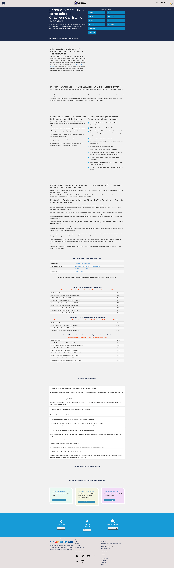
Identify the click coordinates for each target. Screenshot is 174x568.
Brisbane (103, 554)
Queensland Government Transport (112, 491)
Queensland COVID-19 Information (86, 491)
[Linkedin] (78, 560)
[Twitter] (84, 554)
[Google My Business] (84, 560)
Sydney (102, 564)
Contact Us (103, 541)
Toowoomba (103, 560)
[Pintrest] (89, 554)
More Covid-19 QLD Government (87, 501)
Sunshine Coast (104, 558)
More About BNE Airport (59, 500)
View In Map (87, 529)
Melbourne (103, 562)
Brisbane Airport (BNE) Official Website (61, 491)
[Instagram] (95, 554)
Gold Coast (103, 556)
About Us (77, 543)
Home (76, 541)
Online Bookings (112, 528)
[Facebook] (78, 554)
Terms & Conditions (79, 547)
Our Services (78, 545)
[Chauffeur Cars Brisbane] (78, 2)
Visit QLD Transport (109, 500)
